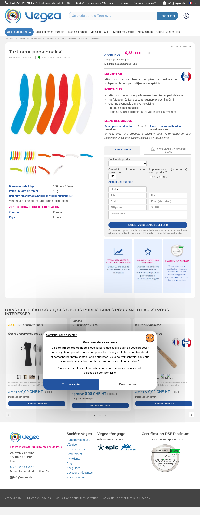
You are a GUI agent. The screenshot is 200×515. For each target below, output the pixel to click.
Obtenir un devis (37, 403)
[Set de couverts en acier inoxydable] (36, 354)
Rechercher (167, 15)
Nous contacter (76, 477)
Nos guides (73, 468)
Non (165, 177)
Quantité (113, 169)
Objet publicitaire (17, 31)
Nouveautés (145, 31)
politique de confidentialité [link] (100, 372)
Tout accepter (71, 384)
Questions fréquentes (80, 472)
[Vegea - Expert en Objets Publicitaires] (33, 22)
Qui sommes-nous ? (145, 3)
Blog (69, 463)
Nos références (76, 449)
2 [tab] (100, 415)
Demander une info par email (171, 150)
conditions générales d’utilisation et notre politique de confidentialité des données (147, 232)
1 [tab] (94, 415)
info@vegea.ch (176, 3)
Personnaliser (128, 384)
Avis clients (73, 458)
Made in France (77, 31)
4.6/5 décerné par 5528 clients (96, 3)
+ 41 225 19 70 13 (23, 467)
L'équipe (124, 3)
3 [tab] (106, 415)
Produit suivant (179, 46)
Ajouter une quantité (120, 182)
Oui (156, 177)
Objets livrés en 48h (168, 31)
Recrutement (74, 453)
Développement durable (50, 31)
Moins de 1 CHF (99, 31)
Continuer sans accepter (61, 334)
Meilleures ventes (123, 31)
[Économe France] (163, 354)
